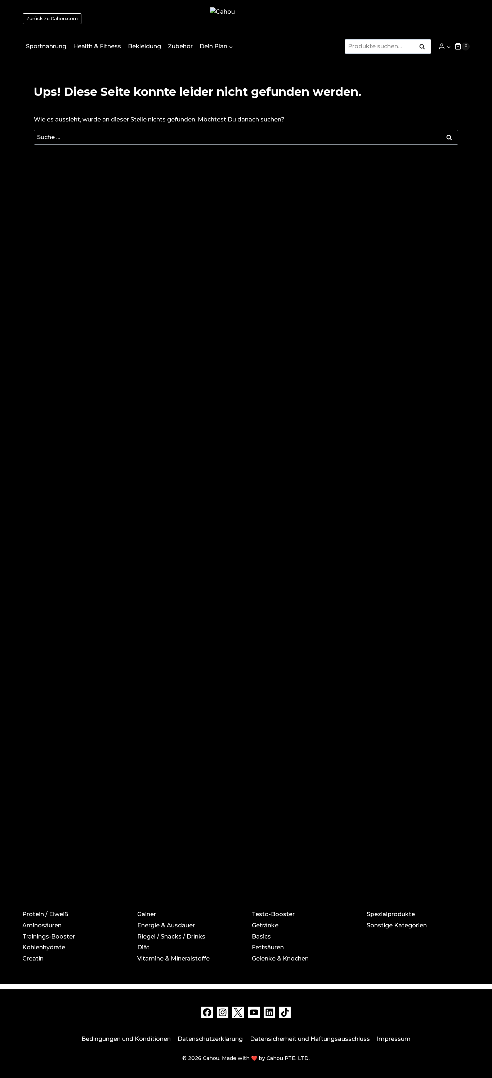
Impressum (394, 1038)
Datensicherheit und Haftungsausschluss (310, 1038)
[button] (448, 46)
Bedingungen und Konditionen (126, 1038)
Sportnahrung (46, 46)
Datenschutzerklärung (210, 1038)
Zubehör (180, 46)
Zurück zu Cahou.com (52, 18)
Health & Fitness (97, 46)
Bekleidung (144, 46)
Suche (424, 47)
